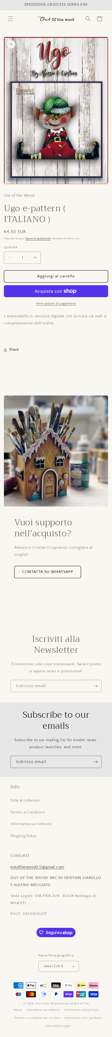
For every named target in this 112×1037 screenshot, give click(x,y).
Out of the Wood (47, 1003)
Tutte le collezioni (25, 800)
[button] (10, 19)
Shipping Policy (23, 836)
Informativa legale (58, 1026)
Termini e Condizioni (27, 812)
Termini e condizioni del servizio (36, 1018)
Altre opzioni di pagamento (56, 303)
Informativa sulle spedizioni (83, 1018)
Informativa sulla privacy (81, 1009)
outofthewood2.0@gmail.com (37, 867)
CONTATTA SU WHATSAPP (47, 572)
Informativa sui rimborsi (30, 824)
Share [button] (14, 349)
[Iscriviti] (95, 686)
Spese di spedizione (37, 238)
